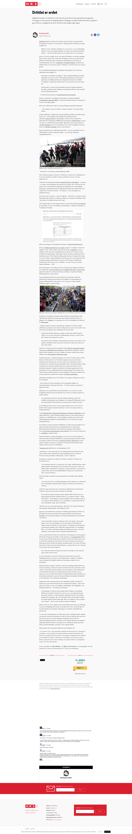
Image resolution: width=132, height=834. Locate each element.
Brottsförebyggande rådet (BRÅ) (49, 100)
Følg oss (87, 4)
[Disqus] (66, 708)
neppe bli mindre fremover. (75, 244)
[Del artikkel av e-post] (92, 35)
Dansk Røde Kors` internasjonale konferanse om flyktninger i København (62, 413)
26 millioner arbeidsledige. (71, 374)
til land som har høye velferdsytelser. (69, 440)
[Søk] (106, 4)
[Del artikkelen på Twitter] (98, 35)
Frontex (60, 436)
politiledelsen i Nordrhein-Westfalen (65, 62)
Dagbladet (42, 41)
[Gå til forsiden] (31, 806)
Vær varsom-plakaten (56, 819)
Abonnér (80, 789)
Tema (101, 4)
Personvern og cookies (30, 812)
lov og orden (49, 72)
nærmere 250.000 (50, 118)
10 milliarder (73, 250)
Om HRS (93, 4)
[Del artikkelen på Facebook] (95, 35)
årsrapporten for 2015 (45, 448)
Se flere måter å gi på (79, 673)
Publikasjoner (79, 4)
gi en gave (84, 646)
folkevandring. (45, 322)
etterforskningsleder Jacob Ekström (66, 95)
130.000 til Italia (75, 120)
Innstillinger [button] (100, 831)
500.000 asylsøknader (51, 127)
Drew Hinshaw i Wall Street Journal (57, 354)
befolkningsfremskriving (51, 248)
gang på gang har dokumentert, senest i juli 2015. (56, 431)
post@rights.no (53, 808)
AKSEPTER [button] (107, 831)
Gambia (50, 320)
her (67, 648)
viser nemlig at (62, 248)
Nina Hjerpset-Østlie (44, 33)
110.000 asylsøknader (45, 125)
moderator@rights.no (55, 688)
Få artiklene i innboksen (64, 786)
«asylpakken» (44, 433)
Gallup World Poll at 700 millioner (69, 182)
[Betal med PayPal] (80, 668)
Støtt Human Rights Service (31, 810)
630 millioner (82, 203)
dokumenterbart (76, 537)
